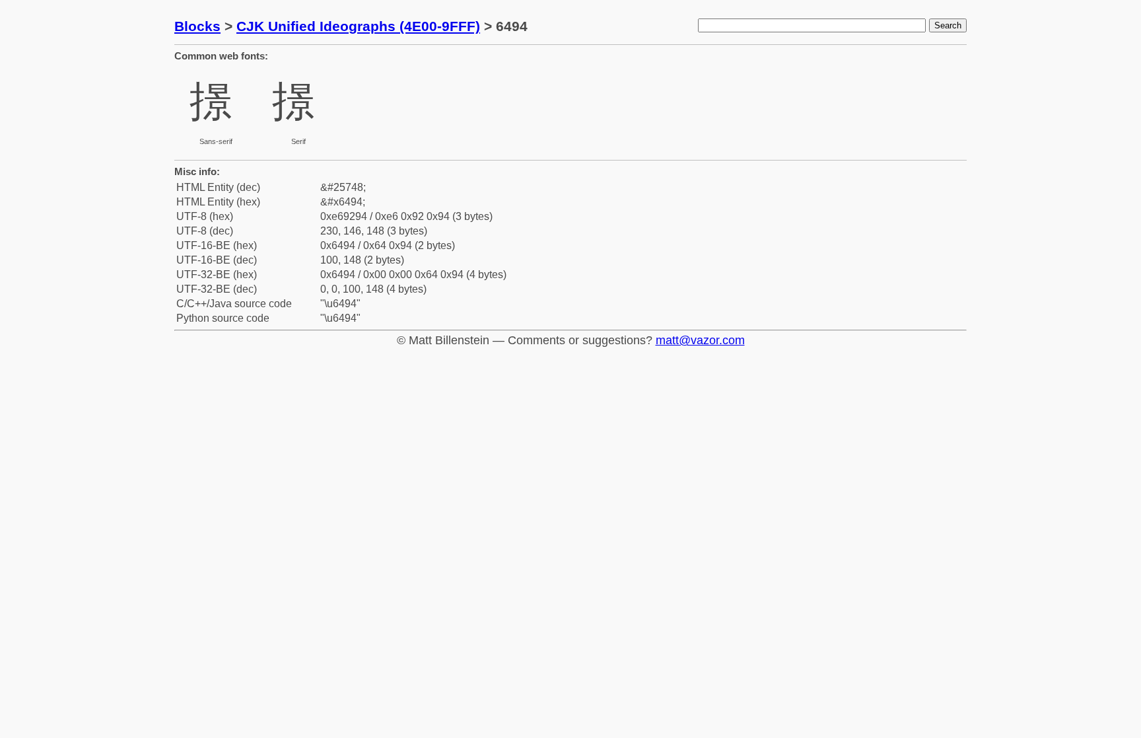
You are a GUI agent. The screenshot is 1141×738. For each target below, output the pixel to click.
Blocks (197, 26)
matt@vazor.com (700, 340)
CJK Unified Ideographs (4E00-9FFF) (358, 26)
